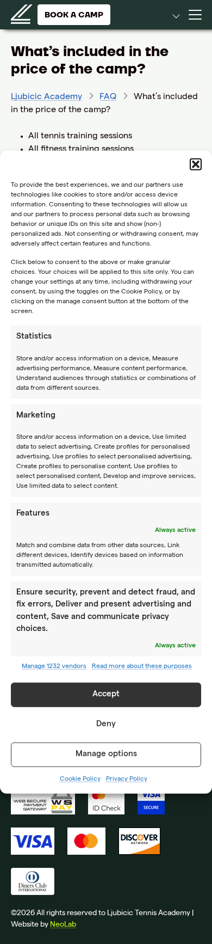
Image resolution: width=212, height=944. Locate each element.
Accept (106, 694)
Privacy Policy (126, 779)
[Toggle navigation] (195, 14)
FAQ (107, 97)
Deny (106, 724)
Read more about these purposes (142, 666)
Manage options (106, 754)
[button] (195, 164)
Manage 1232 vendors (54, 666)
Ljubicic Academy (46, 97)
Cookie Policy (80, 779)
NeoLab (63, 925)
